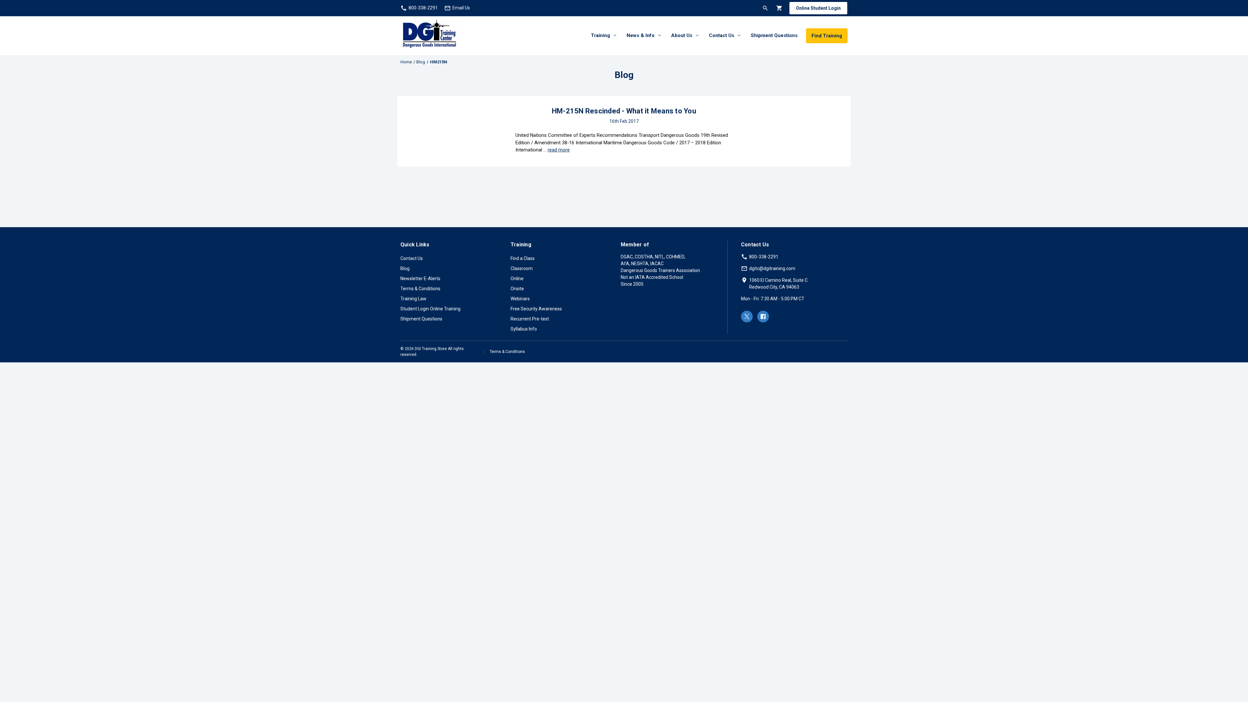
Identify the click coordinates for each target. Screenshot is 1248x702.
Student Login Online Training (430, 308)
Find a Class (523, 258)
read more (559, 150)
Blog (405, 268)
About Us (681, 35)
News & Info (641, 35)
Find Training (827, 36)
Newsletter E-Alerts (420, 278)
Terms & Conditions (420, 288)
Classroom (522, 268)
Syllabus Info (524, 329)
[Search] (765, 8)
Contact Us (721, 35)
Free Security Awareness (536, 308)
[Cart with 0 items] (779, 8)
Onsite (517, 288)
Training (600, 35)
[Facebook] (763, 316)
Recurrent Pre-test (530, 318)
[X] (747, 316)
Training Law (413, 298)
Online (517, 278)
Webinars (520, 298)
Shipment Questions (774, 35)
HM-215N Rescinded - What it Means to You (624, 111)
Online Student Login (818, 8)
